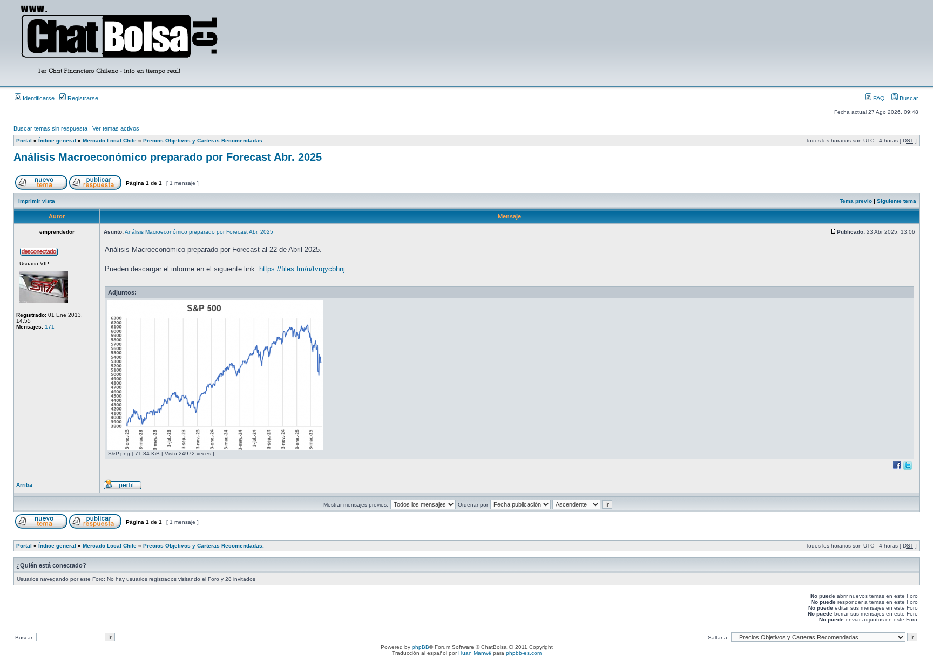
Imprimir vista (36, 201)
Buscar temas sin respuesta (50, 128)
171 (50, 327)
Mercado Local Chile (110, 141)
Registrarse (82, 98)
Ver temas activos (115, 128)
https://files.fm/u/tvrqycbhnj (302, 269)
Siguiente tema (896, 201)
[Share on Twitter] (907, 469)
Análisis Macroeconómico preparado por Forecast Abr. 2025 (167, 157)
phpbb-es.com (524, 653)
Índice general (57, 141)
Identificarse (38, 98)
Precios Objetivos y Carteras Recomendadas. (203, 141)
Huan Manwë (474, 653)
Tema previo (856, 201)
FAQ (878, 98)
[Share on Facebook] (896, 469)
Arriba (24, 485)
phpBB (420, 647)
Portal (24, 141)
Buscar (908, 98)
